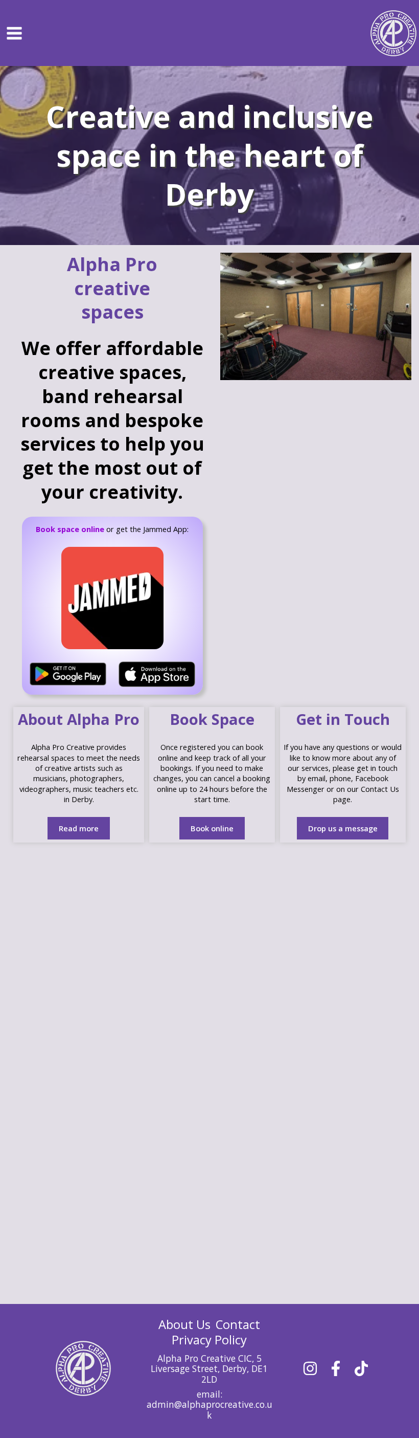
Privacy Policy (209, 1339)
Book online (212, 828)
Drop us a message (343, 828)
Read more (79, 828)
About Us (184, 1324)
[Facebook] (335, 1368)
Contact (238, 1324)
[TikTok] (361, 1368)
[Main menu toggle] (14, 33)
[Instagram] (310, 1368)
